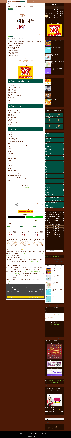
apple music (11, 281)
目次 (24, 58)
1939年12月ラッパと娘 (23, 61)
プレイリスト (21, 62)
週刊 (48, 265)
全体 (61, 265)
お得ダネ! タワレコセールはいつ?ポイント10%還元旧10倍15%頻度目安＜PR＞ (25, 297)
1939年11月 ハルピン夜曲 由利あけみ (26, 60)
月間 (55, 265)
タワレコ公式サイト (32, 261)
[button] (62, 250)
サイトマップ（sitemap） (35, 433)
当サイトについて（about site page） (47, 433)
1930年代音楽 (11, 36)
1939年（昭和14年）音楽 (19, 38)
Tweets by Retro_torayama (51, 256)
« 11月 (46, 20)
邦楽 (9, 38)
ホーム (18, 433)
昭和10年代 (13, 38)
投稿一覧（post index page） (25, 433)
